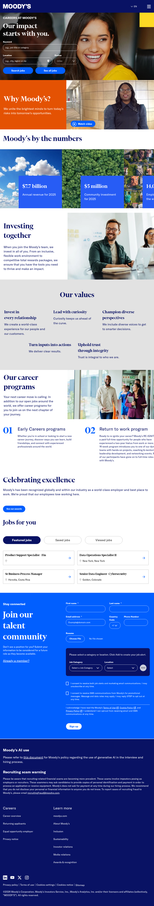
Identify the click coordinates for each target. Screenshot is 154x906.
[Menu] (149, 7)
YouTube (12, 877)
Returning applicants (14, 823)
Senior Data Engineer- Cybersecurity (103, 574)
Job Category (76, 662)
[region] (77, 181)
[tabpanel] (77, 568)
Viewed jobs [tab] (103, 540)
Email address (74, 616)
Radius (58, 55)
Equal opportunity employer (18, 831)
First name (72, 603)
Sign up (73, 726)
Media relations (61, 854)
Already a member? (16, 661)
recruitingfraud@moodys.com (43, 792)
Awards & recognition (65, 862)
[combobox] (27, 61)
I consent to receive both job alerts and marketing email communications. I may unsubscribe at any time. (109, 685)
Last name (115, 603)
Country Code (113, 618)
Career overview (12, 815)
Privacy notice (10, 839)
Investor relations (63, 846)
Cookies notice (65, 885)
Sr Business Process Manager (23, 574)
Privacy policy (10, 885)
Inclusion (58, 831)
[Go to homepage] (17, 6)
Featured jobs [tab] (22, 540)
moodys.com (60, 815)
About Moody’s (61, 823)
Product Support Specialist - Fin (25, 555)
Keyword (7, 41)
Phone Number (131, 616)
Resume (70, 633)
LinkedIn (5, 877)
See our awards (15, 509)
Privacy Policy (72, 711)
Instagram (27, 877)
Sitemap (80, 885)
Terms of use (27, 885)
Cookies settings (45, 884)
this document (33, 757)
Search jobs (18, 70)
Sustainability (60, 839)
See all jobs (50, 70)
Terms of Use (109, 707)
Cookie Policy (126, 707)
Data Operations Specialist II (98, 555)
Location (7, 55)
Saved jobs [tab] (62, 540)
